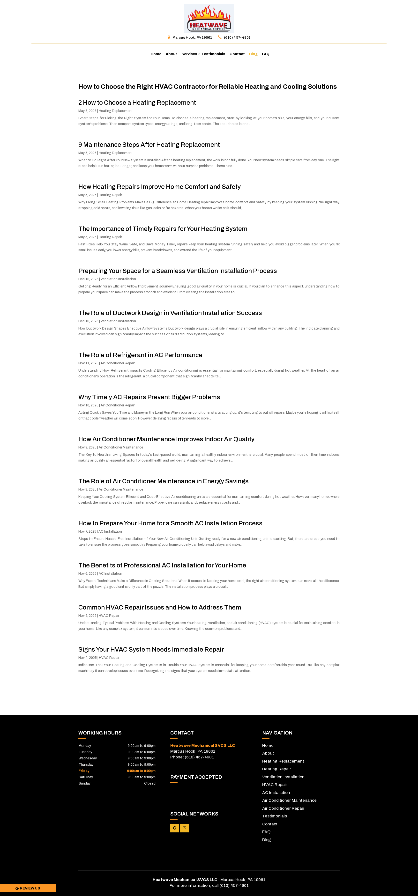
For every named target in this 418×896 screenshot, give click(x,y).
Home (156, 54)
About (171, 54)
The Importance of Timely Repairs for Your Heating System (162, 228)
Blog (253, 54)
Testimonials (213, 54)
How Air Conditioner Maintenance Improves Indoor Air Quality (166, 439)
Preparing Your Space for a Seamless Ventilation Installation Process (177, 270)
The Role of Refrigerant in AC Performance (140, 355)
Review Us (30, 888)
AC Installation (110, 531)
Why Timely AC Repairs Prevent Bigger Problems (149, 397)
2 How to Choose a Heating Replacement (137, 102)
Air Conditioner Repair (118, 363)
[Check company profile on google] (174, 828)
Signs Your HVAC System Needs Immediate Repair (151, 649)
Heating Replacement (116, 111)
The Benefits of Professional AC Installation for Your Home (162, 565)
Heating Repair (110, 195)
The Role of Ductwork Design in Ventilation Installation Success (170, 312)
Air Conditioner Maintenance (121, 447)
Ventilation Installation (118, 279)
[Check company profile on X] (184, 828)
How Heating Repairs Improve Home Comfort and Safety (159, 186)
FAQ (265, 54)
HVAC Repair (109, 615)
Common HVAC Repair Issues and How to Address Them (159, 607)
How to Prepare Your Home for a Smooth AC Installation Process (170, 523)
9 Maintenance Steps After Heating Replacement (149, 144)
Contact (237, 54)
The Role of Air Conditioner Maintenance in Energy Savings (163, 481)
